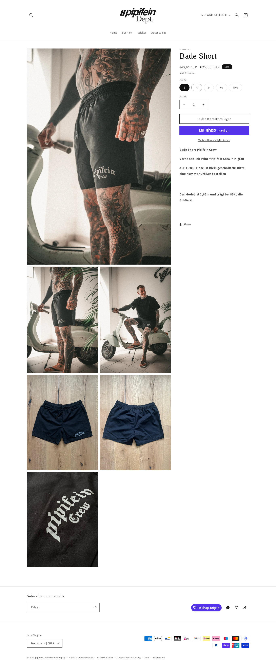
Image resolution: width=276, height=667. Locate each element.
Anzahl (183, 96)
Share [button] (187, 224)
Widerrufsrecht (105, 657)
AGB (147, 657)
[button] (31, 15)
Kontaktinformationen (81, 657)
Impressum (159, 657)
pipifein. (39, 657)
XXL (237, 88)
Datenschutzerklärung (129, 657)
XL (223, 88)
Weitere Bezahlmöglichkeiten (214, 139)
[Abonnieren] (95, 607)
